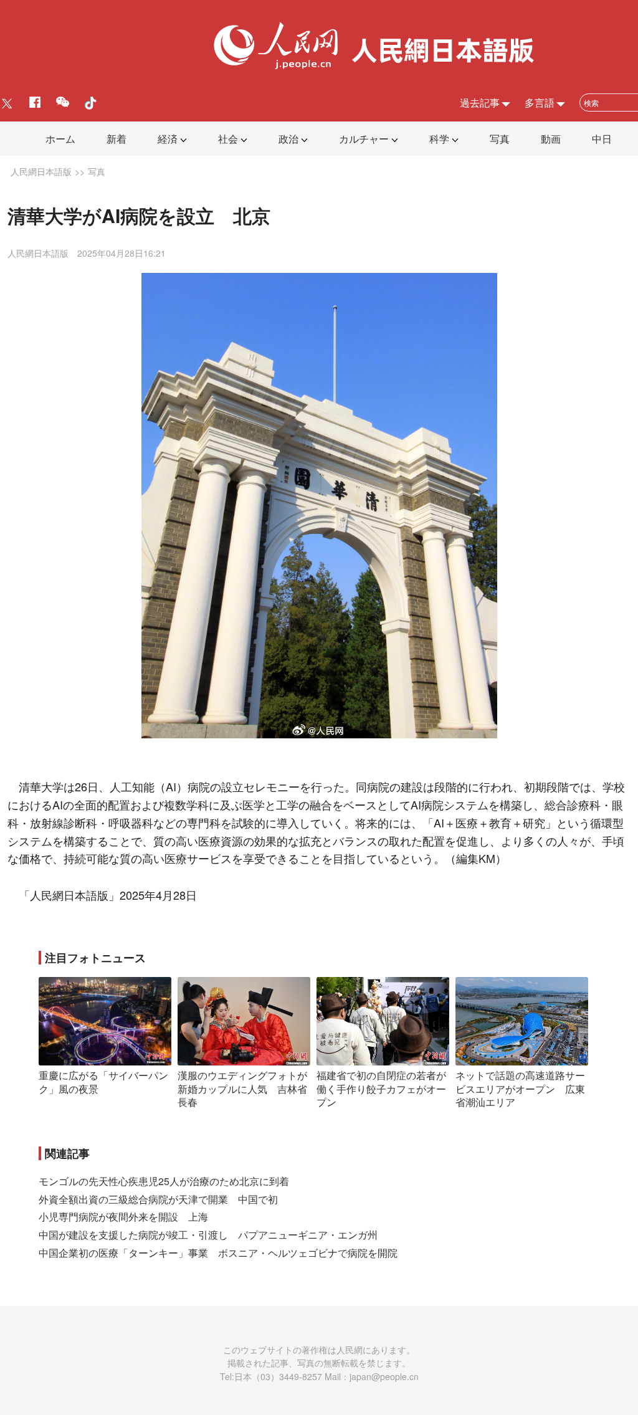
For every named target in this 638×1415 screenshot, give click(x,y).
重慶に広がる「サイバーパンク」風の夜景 (103, 1082)
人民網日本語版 (41, 171)
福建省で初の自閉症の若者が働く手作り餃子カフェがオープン (381, 1088)
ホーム (60, 138)
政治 (288, 138)
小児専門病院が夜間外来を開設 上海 (123, 1216)
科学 (439, 138)
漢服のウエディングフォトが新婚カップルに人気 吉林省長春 (242, 1088)
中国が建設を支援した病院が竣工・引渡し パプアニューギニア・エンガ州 (208, 1234)
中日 (602, 138)
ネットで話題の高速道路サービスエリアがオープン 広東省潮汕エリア (520, 1088)
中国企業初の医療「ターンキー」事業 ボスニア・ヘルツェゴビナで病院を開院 (218, 1253)
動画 (551, 138)
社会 (228, 138)
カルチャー (364, 138)
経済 (168, 138)
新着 (116, 138)
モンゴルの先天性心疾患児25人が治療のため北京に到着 (164, 1181)
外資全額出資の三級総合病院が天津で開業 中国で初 (158, 1199)
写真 (500, 138)
